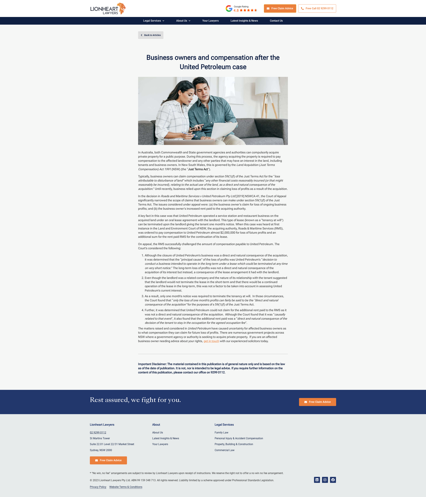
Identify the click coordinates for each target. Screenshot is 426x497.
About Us (181, 20)
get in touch (211, 341)
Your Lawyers (210, 20)
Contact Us (276, 20)
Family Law (221, 432)
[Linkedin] (317, 480)
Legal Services (152, 20)
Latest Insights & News (244, 20)
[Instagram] (325, 480)
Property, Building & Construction (234, 444)
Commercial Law (224, 450)
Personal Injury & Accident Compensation (239, 438)
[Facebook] (333, 480)
